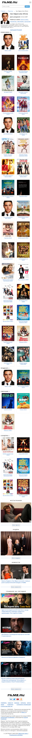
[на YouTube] (17, 699)
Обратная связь (23, 733)
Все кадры (16, 558)
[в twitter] (14, 699)
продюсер (13, 21)
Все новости (16, 587)
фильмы (16, 702)
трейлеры (4, 702)
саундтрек (27, 21)
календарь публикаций (24, 704)
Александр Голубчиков (8, 717)
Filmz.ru (23, 712)
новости (10, 702)
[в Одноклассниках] (21, 699)
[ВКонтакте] (11, 699)
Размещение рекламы (16, 735)
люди (2, 704)
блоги (29, 702)
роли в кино (24, 19)
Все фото (16, 525)
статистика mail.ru (6, 706)
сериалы (23, 702)
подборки (10, 704)
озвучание (20, 21)
